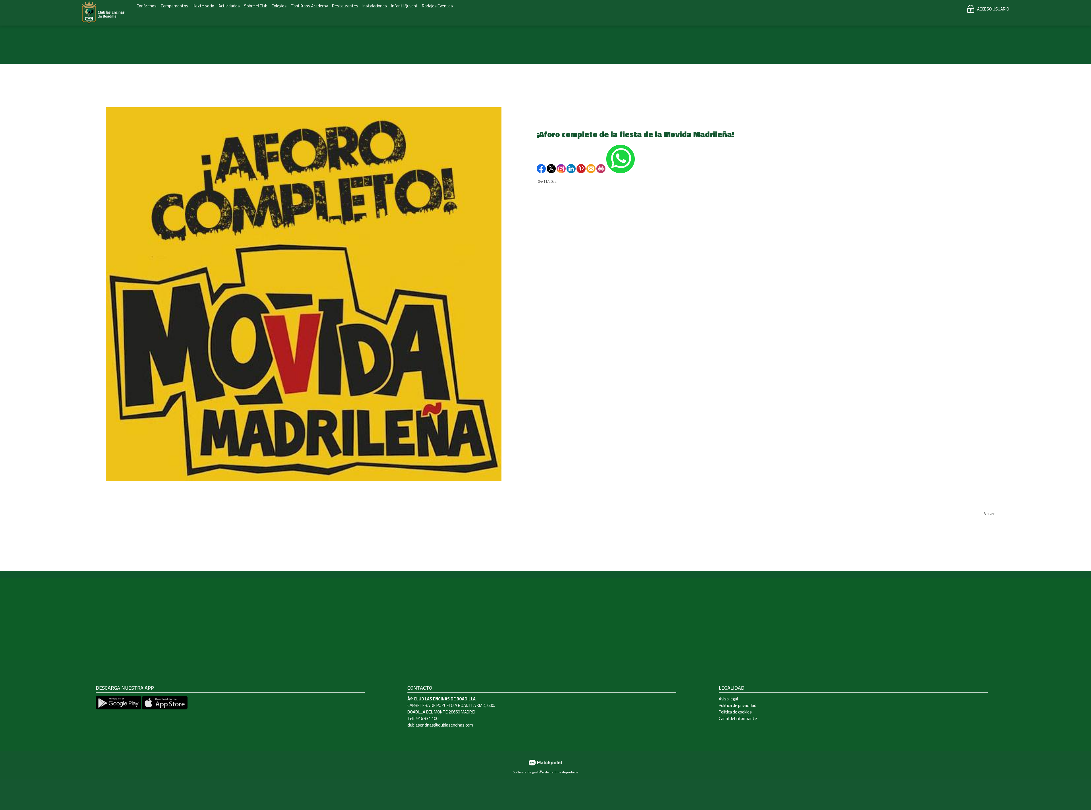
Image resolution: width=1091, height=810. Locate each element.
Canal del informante (738, 718)
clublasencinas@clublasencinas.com (440, 725)
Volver (989, 513)
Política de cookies (735, 712)
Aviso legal (728, 699)
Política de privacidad (737, 705)
